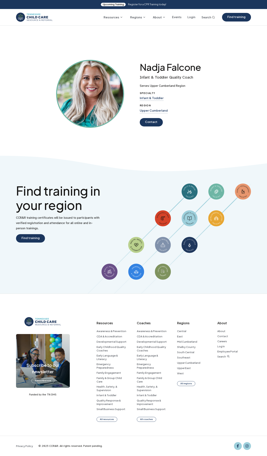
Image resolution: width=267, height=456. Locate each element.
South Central (185, 352)
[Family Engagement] (243, 192)
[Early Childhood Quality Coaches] (190, 245)
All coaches (146, 419)
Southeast (183, 357)
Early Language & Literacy (107, 357)
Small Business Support (111, 409)
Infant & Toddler (152, 98)
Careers (222, 341)
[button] (113, 17)
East (180, 336)
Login (191, 17)
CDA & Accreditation (109, 336)
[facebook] (238, 446)
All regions (186, 383)
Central (181, 331)
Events (176, 17)
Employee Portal (227, 351)
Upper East (184, 368)
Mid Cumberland (187, 341)
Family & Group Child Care (109, 379)
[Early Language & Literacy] (190, 218)
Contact (222, 336)
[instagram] (247, 446)
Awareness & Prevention (111, 331)
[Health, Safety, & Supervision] (136, 245)
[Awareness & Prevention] (136, 272)
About (221, 331)
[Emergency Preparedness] (163, 218)
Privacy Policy (24, 446)
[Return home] (42, 321)
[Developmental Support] (216, 218)
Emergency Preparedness (105, 366)
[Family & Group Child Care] (190, 192)
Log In (221, 346)
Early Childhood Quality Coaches (111, 348)
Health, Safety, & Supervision (107, 388)
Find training (236, 17)
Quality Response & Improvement (109, 402)
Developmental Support (111, 341)
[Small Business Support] (163, 245)
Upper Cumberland (154, 110)
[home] (34, 17)
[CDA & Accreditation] (163, 272)
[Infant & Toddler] (216, 192)
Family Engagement (109, 372)
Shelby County (186, 346)
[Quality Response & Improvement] (109, 272)
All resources (107, 419)
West (180, 373)
